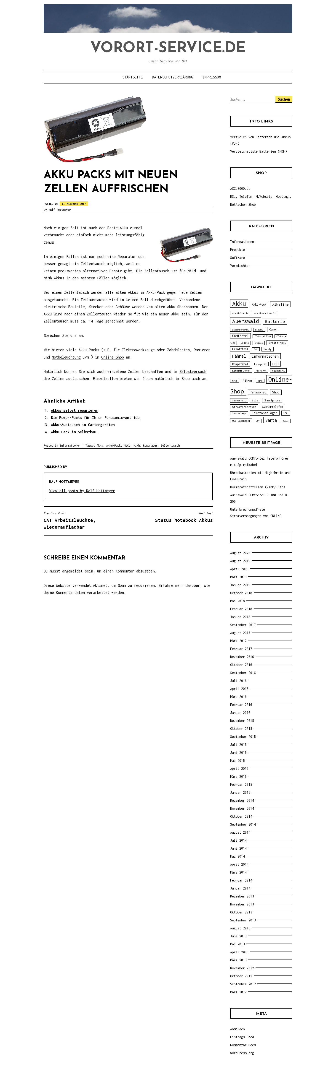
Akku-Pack (113, 445)
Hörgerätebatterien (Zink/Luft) (257, 487)
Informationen (70, 445)
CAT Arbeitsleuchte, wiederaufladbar (70, 521)
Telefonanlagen (264, 413)
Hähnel (239, 356)
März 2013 (238, 960)
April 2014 (239, 864)
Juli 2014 (238, 840)
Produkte (237, 250)
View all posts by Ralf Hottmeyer (82, 491)
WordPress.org (242, 1053)
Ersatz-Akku (277, 342)
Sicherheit (239, 400)
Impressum (212, 77)
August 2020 (240, 553)
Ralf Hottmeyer (59, 209)
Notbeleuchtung (66, 357)
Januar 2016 (240, 713)
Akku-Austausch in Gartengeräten (83, 425)
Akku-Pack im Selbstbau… (74, 432)
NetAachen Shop (243, 204)
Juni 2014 (238, 848)
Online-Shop (112, 357)
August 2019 (240, 561)
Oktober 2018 (241, 593)
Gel (256, 349)
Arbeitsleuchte (240, 313)
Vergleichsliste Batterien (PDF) (258, 151)
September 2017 (243, 625)
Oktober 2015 (241, 729)
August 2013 (240, 928)
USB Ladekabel (241, 420)
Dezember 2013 (242, 896)
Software (237, 258)
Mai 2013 (237, 944)
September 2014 (243, 824)
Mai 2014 (237, 856)
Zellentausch (170, 445)
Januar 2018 (240, 617)
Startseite (132, 77)
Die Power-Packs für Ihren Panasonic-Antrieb (95, 418)
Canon (273, 329)
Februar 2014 (241, 880)
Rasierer (202, 350)
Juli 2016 (238, 681)
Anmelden (237, 1029)
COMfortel (240, 336)
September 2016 (243, 673)
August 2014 (240, 832)
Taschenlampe (239, 413)
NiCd (127, 445)
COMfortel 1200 (263, 336)
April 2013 (239, 952)
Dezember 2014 (242, 800)
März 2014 (238, 872)
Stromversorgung (244, 406)
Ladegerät (260, 364)
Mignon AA (278, 370)
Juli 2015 (238, 744)
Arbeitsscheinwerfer (265, 313)
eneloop (259, 343)
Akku (100, 445)
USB (285, 413)
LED (275, 364)
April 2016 (239, 689)
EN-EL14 (245, 343)
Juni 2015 (238, 752)
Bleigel (259, 329)
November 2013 (242, 904)
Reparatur (150, 445)
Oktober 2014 (241, 816)
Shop (276, 392)
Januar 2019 (240, 585)
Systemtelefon (272, 406)
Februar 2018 (241, 609)
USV (257, 421)
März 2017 (238, 641)
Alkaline (280, 304)
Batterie (275, 321)
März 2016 (238, 697)
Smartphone (272, 400)
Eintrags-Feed (242, 1037)
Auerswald (245, 321)
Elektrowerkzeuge (138, 350)
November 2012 (242, 968)
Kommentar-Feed (243, 1045)
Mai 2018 (237, 601)
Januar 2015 (240, 792)
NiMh (136, 445)
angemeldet (72, 571)
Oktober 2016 (241, 665)
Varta (271, 420)
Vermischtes (240, 266)
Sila (255, 400)
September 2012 (243, 984)
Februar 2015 (241, 784)
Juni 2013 (238, 936)
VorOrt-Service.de (168, 48)
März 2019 (238, 577)
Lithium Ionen (241, 370)
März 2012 (238, 992)
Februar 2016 (241, 705)
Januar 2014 (240, 888)
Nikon (247, 380)
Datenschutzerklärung (172, 77)
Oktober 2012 (241, 976)
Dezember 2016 (242, 657)
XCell (285, 421)
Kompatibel (240, 364)
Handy (268, 349)
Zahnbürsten (178, 350)
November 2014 (242, 808)
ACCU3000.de (240, 188)
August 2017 (240, 633)
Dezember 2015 (242, 721)
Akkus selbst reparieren (74, 410)
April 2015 (239, 768)
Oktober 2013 (241, 912)
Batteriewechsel (240, 329)
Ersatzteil (240, 349)
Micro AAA (261, 370)
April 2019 (239, 569)
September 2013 (243, 920)
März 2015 (238, 776)
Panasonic (258, 392)
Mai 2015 (237, 760)
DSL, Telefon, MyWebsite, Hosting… (260, 196)
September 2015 (243, 737)
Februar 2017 (241, 649)
